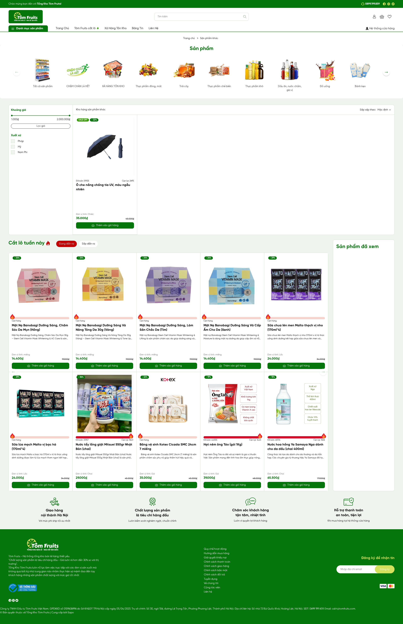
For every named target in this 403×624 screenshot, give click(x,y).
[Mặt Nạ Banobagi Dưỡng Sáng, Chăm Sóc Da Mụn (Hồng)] (40, 284)
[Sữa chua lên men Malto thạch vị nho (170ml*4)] (296, 284)
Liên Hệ (153, 28)
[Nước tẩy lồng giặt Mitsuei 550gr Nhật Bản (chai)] (104, 403)
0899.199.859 (372, 4)
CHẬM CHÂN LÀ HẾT (78, 86)
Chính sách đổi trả (214, 574)
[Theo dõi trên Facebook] (10, 600)
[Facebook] (384, 4)
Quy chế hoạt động (215, 549)
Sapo (71, 612)
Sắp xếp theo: (368, 109)
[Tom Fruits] (391, 586)
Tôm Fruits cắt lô (85, 28)
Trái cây (183, 86)
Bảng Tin (137, 28)
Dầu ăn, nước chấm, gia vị (289, 88)
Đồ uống (325, 86)
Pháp (20, 141)
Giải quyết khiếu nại (215, 557)
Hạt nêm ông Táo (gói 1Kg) (223, 444)
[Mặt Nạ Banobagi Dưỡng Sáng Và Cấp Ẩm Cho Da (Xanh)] (232, 284)
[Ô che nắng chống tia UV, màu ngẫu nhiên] (105, 146)
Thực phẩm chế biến (219, 86)
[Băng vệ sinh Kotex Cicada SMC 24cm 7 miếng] (168, 403)
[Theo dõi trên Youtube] (16, 600)
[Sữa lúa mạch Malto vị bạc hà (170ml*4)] (40, 403)
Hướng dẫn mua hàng (216, 553)
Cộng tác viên (212, 587)
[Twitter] (393, 4)
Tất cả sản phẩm (43, 86)
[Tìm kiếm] (245, 17)
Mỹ (19, 146)
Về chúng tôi (211, 583)
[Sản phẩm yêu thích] (389, 16)
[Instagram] (388, 4)
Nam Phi (22, 152)
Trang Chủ (62, 28)
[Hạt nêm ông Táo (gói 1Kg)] (232, 403)
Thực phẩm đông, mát (149, 86)
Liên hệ (208, 591)
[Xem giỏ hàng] (382, 16)
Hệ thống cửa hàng (381, 28)
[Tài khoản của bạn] (374, 16)
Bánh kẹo (360, 86)
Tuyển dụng (210, 579)
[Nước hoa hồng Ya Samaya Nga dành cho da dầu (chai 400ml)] (296, 403)
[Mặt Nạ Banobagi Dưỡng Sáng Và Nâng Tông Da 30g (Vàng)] (104, 284)
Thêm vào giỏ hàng (107, 225)
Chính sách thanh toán (217, 562)
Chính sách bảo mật (215, 570)
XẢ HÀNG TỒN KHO (113, 86)
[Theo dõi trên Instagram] (13, 600)
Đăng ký (384, 569)
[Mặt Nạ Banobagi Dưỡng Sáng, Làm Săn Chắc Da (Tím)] (168, 284)
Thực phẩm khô (254, 86)
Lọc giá (41, 126)
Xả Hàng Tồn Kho (116, 28)
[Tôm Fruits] (383, 586)
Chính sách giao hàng (216, 566)
